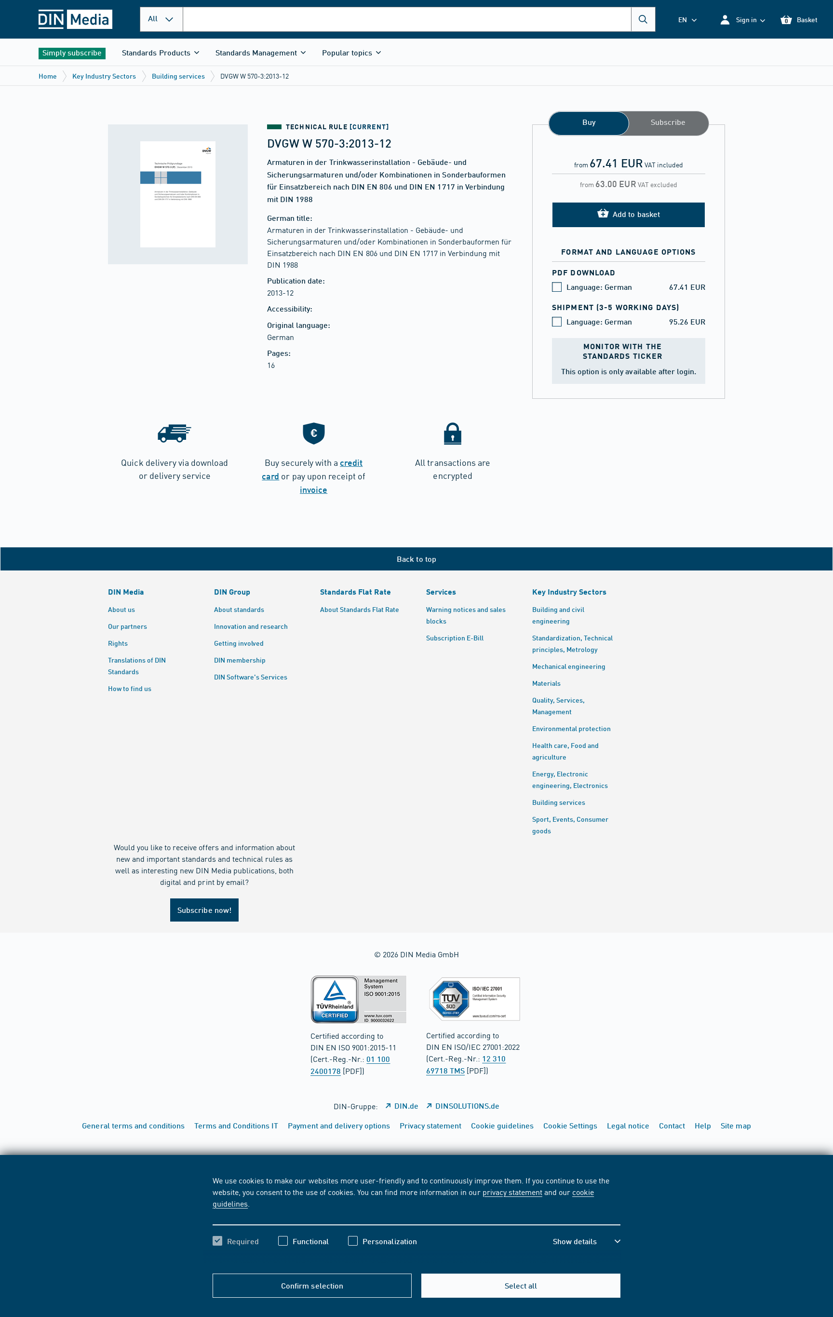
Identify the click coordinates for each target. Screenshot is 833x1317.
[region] (416, 1219)
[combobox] (419, 19)
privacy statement (512, 1191)
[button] (742, 19)
